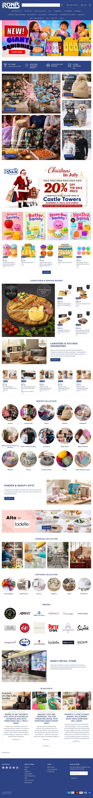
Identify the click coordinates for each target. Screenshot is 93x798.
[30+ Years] (14, 66)
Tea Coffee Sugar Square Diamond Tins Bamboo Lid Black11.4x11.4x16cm (28, 389)
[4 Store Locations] (78, 66)
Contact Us (27, 771)
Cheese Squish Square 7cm (27, 263)
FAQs (26, 778)
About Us (27, 767)
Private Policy (50, 771)
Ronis (4, 267)
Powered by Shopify (6, 793)
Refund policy (28, 782)
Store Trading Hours (30, 776)
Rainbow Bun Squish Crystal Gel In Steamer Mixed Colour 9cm (9, 264)
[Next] (90, 256)
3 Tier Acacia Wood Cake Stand (83, 304)
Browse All (9, 498)
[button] (5, 38)
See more (46, 746)
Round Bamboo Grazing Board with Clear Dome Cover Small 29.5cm (83, 331)
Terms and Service (52, 769)
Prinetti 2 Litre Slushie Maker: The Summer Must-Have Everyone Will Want (77, 717)
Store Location (28, 774)
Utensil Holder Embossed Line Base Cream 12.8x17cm (82, 388)
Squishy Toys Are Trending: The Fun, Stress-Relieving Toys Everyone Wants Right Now (46, 718)
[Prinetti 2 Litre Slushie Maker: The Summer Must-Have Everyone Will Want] (76, 701)
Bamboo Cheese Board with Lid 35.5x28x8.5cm (64, 304)
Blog (26, 769)
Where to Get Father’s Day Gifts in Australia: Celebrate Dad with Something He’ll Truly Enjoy (16, 718)
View (74, 68)
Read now (16, 739)
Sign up (74, 778)
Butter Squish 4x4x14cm (65, 262)
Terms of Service (29, 780)
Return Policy (50, 767)
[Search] (62, 5)
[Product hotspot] (83, 492)
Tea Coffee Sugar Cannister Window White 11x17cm (10, 388)
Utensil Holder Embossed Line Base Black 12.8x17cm (45, 388)
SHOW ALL (46, 272)
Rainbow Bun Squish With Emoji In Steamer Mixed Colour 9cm (46, 264)
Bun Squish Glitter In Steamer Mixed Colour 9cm (83, 264)
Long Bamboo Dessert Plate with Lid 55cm (64, 331)
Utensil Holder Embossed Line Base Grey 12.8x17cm (64, 388)
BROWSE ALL (55, 359)
